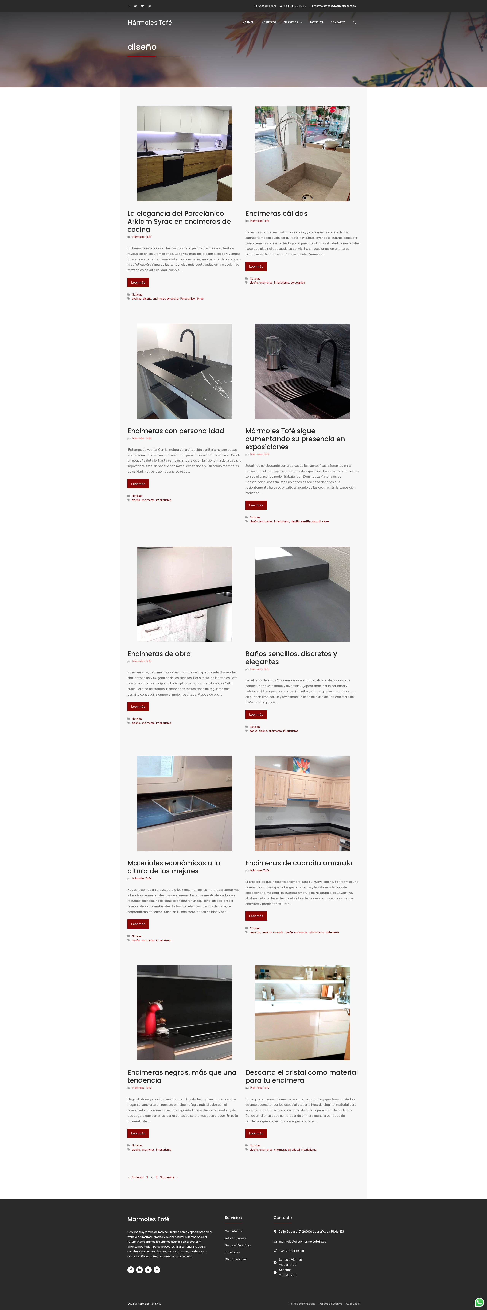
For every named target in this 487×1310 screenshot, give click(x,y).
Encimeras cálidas (276, 213)
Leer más (138, 282)
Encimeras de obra (159, 653)
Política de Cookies (330, 1303)
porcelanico (298, 282)
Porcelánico (187, 298)
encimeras (266, 282)
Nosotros (269, 22)
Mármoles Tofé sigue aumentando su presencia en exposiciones (295, 439)
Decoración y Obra (238, 1245)
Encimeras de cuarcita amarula (299, 863)
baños (253, 731)
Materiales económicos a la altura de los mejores (173, 867)
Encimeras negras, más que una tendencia (182, 1076)
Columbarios (234, 1231)
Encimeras (232, 1252)
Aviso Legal (353, 1303)
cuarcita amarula (272, 932)
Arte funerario (235, 1238)
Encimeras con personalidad (175, 431)
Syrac (200, 298)
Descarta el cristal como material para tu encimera (301, 1076)
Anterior (135, 1177)
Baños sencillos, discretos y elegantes (291, 657)
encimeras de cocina (166, 298)
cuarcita (255, 932)
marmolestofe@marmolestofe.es (302, 1241)
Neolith (295, 521)
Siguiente (169, 1177)
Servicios (291, 22)
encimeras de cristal (287, 1149)
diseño (147, 298)
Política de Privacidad (302, 1303)
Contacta (338, 22)
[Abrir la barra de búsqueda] (354, 22)
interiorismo (281, 282)
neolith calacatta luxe (315, 521)
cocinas (137, 298)
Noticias (316, 22)
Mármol (248, 22)
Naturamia (332, 932)
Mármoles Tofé (149, 22)
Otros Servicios (235, 1259)
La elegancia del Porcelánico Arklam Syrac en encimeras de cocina (179, 221)
